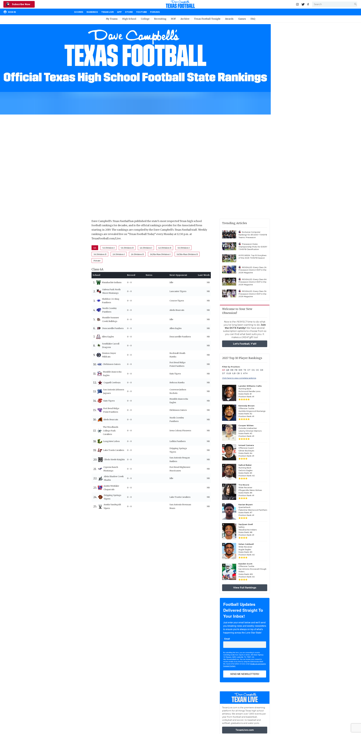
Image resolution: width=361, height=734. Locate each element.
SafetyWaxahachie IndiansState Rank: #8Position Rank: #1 (247, 529)
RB (231, 370)
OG (253, 370)
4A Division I (146, 248)
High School (129, 18)
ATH (245, 373)
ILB (233, 373)
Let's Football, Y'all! (244, 343)
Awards (229, 18)
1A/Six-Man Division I (160, 254)
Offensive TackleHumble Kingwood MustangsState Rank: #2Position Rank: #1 (252, 411)
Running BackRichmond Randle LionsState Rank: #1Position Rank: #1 (250, 391)
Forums (155, 12)
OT (248, 370)
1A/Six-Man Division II (187, 254)
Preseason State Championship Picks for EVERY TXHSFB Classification (252, 246)
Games (242, 18)
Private (96, 261)
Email (227, 639)
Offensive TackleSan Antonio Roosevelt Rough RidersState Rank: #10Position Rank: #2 (252, 570)
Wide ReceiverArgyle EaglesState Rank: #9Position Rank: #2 (246, 549)
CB (238, 373)
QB (227, 370)
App (119, 12)
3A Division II (99, 254)
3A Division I (183, 248)
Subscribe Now (20, 4)
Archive (184, 18)
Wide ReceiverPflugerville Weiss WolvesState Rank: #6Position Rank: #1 (250, 490)
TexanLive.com (244, 730)
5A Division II (127, 248)
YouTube (141, 12)
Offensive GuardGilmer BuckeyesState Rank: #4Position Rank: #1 (246, 450)
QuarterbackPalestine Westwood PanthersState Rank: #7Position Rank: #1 (252, 510)
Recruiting (160, 18)
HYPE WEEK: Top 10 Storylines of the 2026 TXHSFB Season (252, 256)
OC (257, 370)
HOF (173, 18)
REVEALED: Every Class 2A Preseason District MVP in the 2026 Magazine (252, 270)
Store (129, 12)
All (223, 370)
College (145, 18)
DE (261, 370)
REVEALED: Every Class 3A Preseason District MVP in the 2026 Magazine (252, 294)
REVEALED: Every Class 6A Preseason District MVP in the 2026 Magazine (252, 282)
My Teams (112, 18)
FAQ (253, 18)
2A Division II (137, 254)
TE (244, 370)
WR (240, 370)
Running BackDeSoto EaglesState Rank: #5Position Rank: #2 (246, 470)
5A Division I (108, 248)
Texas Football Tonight (207, 18)
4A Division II (164, 248)
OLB (228, 373)
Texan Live (107, 12)
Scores (78, 12)
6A (94, 248)
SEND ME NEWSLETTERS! (244, 674)
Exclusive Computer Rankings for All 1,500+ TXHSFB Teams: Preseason (252, 234)
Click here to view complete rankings (239, 378)
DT (223, 373)
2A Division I (119, 254)
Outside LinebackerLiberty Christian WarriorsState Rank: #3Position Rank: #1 (250, 430)
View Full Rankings (244, 587)
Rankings (92, 12)
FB (236, 370)
